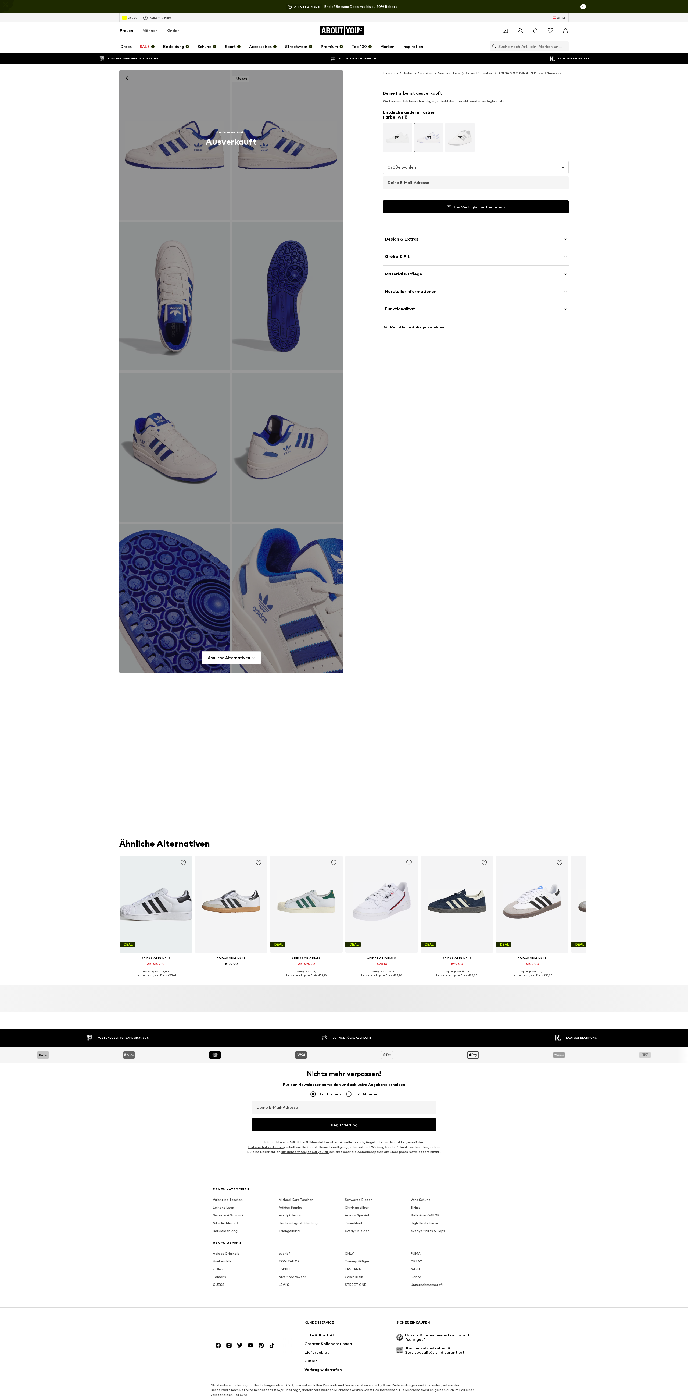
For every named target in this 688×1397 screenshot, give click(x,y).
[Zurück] (127, 78)
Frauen (126, 30)
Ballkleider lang (225, 1231)
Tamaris (219, 1277)
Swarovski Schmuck (228, 1215)
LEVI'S (284, 1285)
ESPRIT (285, 1269)
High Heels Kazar (424, 1223)
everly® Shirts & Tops (428, 1231)
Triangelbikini (289, 1231)
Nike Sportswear (292, 1277)
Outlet (132, 17)
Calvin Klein (354, 1277)
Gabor (416, 1277)
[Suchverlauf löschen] (564, 46)
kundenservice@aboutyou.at (305, 1152)
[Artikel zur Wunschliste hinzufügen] (183, 863)
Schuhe (406, 73)
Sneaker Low (449, 73)
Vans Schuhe (421, 1200)
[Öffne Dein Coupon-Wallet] (505, 30)
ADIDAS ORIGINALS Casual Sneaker (529, 73)
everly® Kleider (357, 1231)
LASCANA (353, 1269)
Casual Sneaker (479, 73)
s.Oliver (219, 1269)
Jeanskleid (353, 1223)
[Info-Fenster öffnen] (583, 6)
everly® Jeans (290, 1215)
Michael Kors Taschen (296, 1200)
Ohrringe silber (357, 1207)
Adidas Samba (290, 1207)
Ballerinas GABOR (425, 1215)
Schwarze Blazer (358, 1200)
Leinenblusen (223, 1207)
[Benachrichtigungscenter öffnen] (535, 30)
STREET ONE (355, 1285)
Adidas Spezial (357, 1215)
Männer (149, 30)
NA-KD (416, 1269)
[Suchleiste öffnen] (493, 46)
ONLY (349, 1253)
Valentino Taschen (228, 1200)
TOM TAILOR (289, 1261)
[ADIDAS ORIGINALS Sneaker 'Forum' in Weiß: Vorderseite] (174, 145)
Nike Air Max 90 (225, 1223)
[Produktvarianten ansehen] (397, 137)
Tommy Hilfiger (357, 1261)
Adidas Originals (226, 1253)
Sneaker (425, 73)
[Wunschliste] (550, 30)
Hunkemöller (223, 1261)
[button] (476, 167)
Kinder (172, 30)
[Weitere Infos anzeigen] (156, 979)
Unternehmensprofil (427, 1285)
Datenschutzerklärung (266, 1147)
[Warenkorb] (565, 30)
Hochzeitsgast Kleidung (298, 1223)
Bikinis (415, 1207)
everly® (285, 1253)
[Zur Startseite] (242, 1325)
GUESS (218, 1285)
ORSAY (416, 1261)
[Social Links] (218, 1345)
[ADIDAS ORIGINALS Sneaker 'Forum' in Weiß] (174, 296)
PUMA (416, 1253)
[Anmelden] (520, 30)
